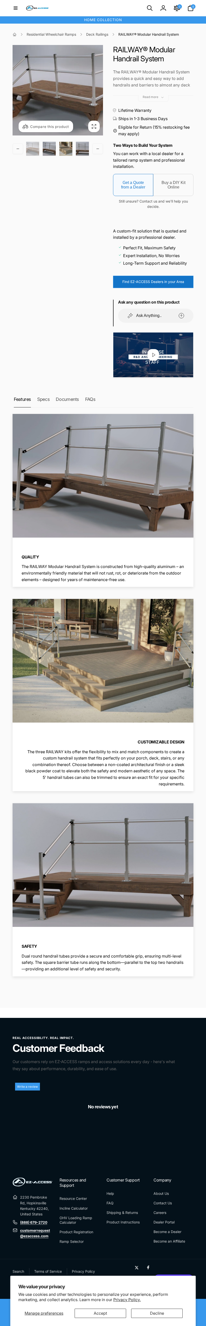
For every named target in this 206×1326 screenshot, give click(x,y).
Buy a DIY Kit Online (173, 184)
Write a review (27, 1086)
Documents (67, 399)
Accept (100, 1313)
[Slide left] (18, 149)
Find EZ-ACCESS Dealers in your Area (153, 281)
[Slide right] (97, 149)
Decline (157, 1313)
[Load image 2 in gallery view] (49, 149)
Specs (43, 399)
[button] (15, 8)
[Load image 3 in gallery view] (65, 149)
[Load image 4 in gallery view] (82, 149)
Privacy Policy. (127, 1299)
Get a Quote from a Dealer (133, 184)
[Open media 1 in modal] (58, 90)
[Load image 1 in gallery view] (32, 149)
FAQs (90, 399)
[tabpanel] (103, 1131)
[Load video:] (153, 354)
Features (22, 399)
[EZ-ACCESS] (33, 1185)
